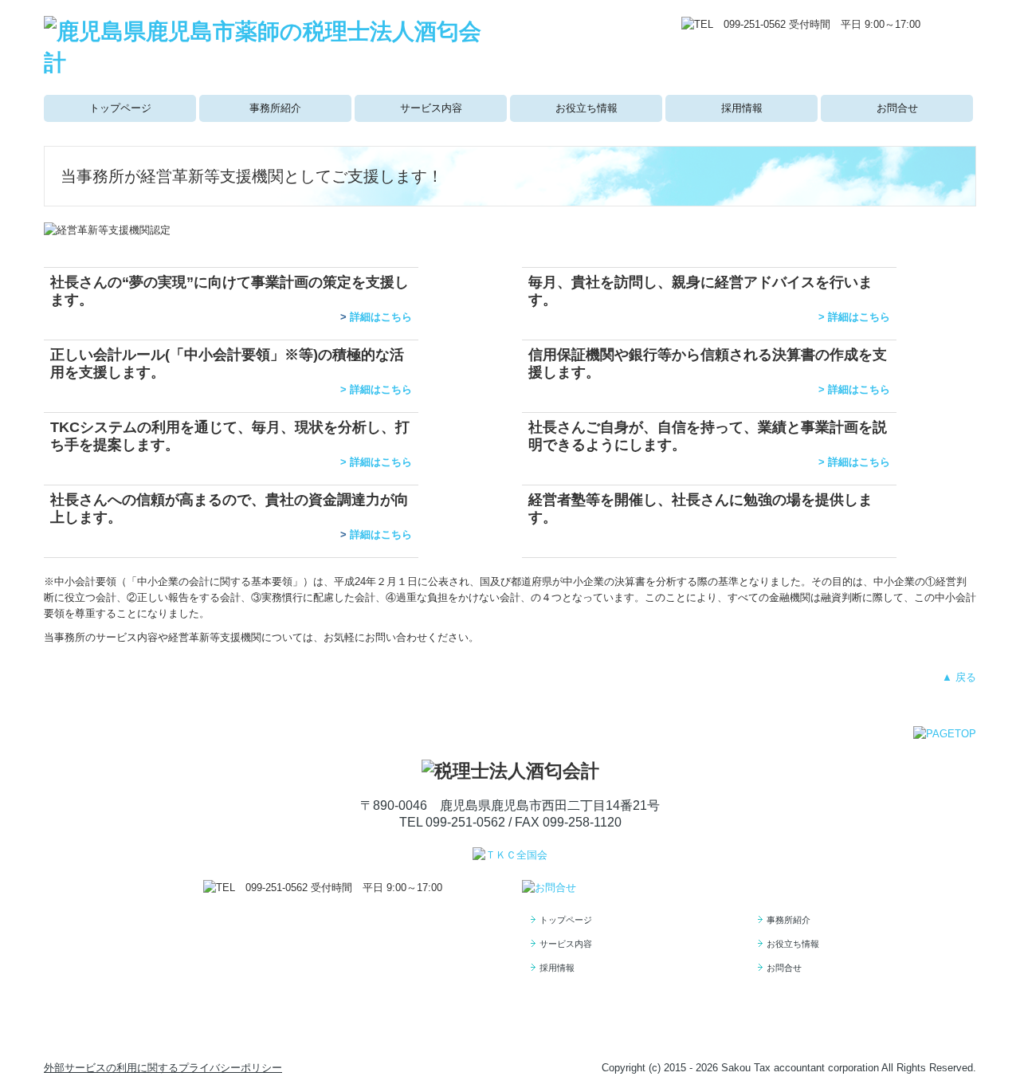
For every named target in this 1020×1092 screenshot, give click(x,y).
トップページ (120, 108)
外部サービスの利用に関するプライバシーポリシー (163, 1068)
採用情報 (742, 108)
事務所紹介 (275, 108)
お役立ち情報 (586, 108)
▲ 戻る (959, 677)
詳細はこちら (381, 317)
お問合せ (897, 108)
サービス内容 (431, 108)
